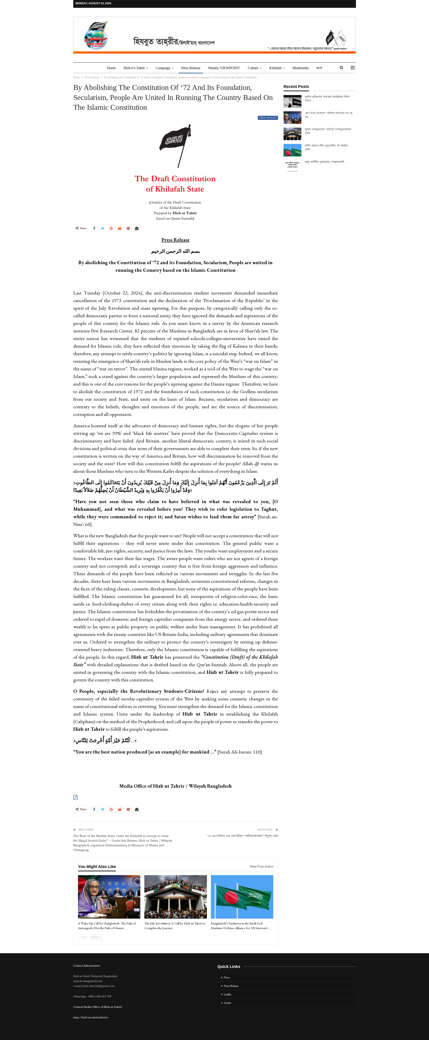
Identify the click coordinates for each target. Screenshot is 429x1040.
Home (111, 68)
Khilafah (275, 68)
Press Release (190, 68)
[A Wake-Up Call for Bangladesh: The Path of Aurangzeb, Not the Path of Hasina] (109, 897)
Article (227, 1003)
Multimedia (300, 68)
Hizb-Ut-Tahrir (134, 68)
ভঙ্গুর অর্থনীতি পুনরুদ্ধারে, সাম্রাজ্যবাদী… (326, 162)
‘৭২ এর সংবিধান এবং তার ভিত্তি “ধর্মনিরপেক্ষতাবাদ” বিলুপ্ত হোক (242, 836)
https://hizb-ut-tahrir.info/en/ (90, 1017)
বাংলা (319, 68)
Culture (253, 68)
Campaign (163, 68)
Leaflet (227, 994)
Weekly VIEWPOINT (224, 68)
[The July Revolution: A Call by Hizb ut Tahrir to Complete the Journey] (175, 897)
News (227, 977)
